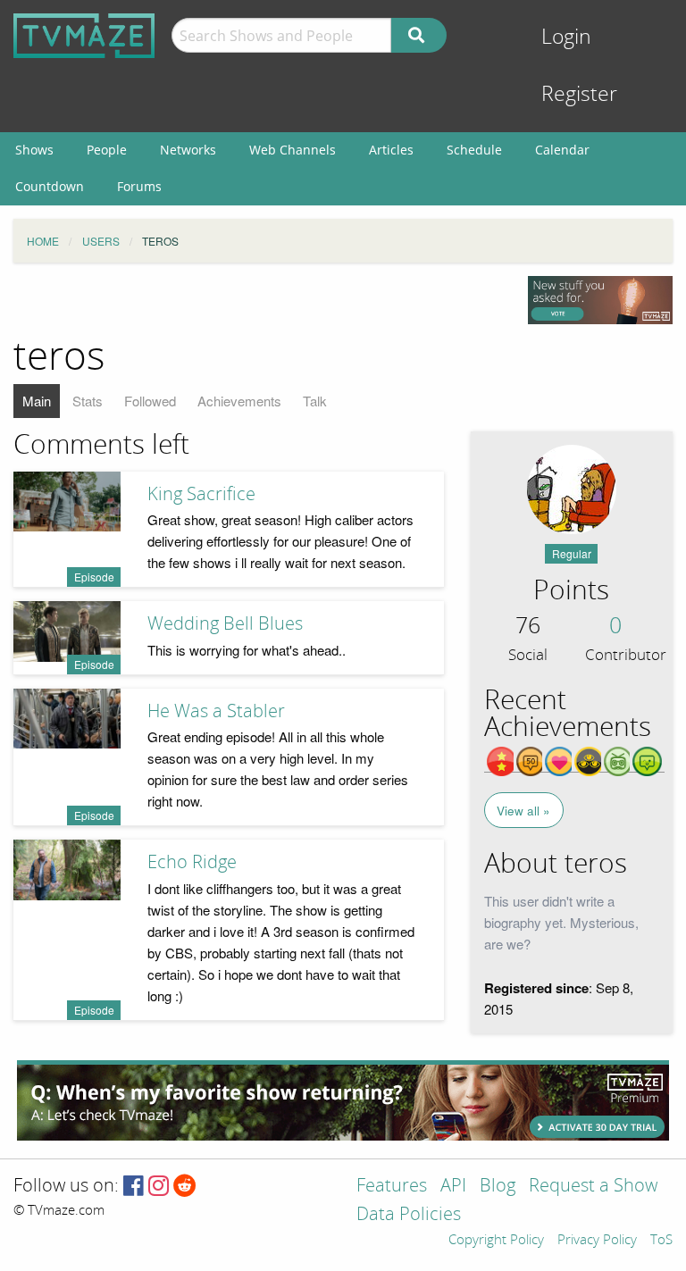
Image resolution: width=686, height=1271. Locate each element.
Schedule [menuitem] (474, 149)
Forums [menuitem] (139, 186)
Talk (315, 400)
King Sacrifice (201, 494)
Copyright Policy (496, 1240)
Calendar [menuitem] (562, 149)
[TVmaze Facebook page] (133, 1186)
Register (579, 94)
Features (391, 1186)
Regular (571, 553)
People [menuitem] (107, 149)
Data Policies (408, 1215)
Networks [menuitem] (188, 149)
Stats (87, 400)
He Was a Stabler (216, 711)
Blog (497, 1186)
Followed (150, 400)
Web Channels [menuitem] (292, 149)
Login (566, 37)
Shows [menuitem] (34, 149)
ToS (661, 1240)
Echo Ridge (192, 862)
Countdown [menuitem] (49, 186)
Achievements (239, 400)
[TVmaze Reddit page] (185, 1186)
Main (36, 400)
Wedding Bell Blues (225, 623)
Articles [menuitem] (391, 149)
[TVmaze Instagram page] (158, 1186)
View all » (523, 810)
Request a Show (593, 1186)
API (453, 1186)
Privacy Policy (597, 1240)
